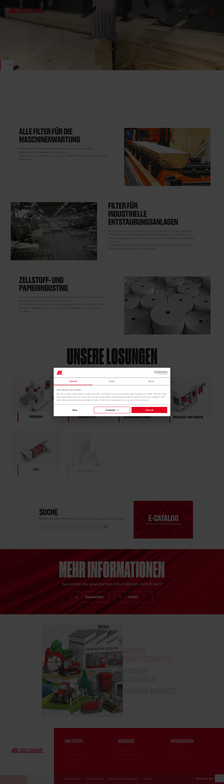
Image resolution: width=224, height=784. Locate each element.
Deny (74, 410)
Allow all (149, 410)
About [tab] (151, 381)
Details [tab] (112, 381)
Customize (110, 410)
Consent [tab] (73, 381)
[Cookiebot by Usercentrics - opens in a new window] (156, 373)
